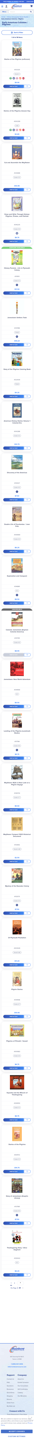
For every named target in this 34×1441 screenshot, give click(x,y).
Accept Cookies (17, 1431)
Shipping (10, 1396)
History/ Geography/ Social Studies (17, 17)
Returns (9, 1399)
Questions (10, 1386)
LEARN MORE (30, 1)
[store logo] (16, 6)
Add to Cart (13, 86)
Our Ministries (22, 1396)
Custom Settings (16, 1436)
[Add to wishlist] (27, 86)
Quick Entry (10, 1392)
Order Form (10, 1403)
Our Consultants (23, 1386)
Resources (10, 1389)
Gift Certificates (23, 1389)
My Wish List (11, 1406)
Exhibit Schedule (23, 1382)
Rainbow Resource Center (17, 1349)
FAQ (8, 1382)
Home (3, 17)
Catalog (20, 1392)
